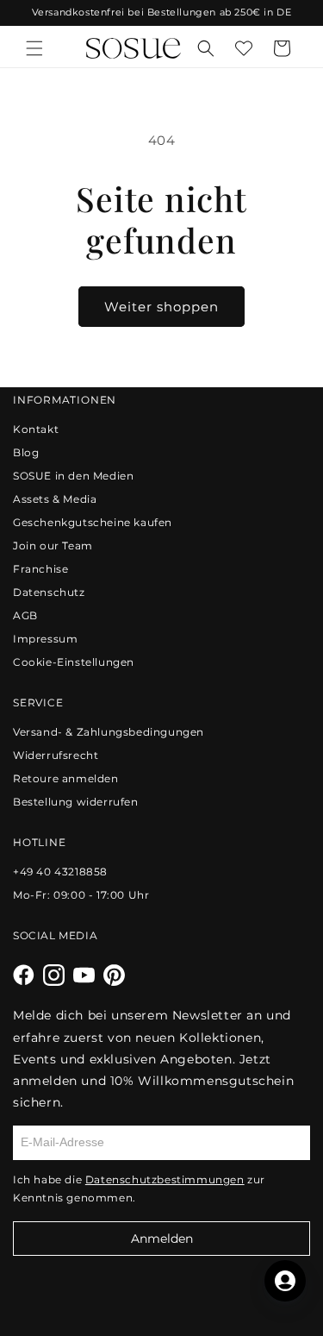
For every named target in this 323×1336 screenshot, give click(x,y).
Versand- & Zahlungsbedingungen (108, 731)
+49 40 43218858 (60, 871)
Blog (26, 452)
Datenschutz (49, 592)
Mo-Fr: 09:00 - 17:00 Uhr (81, 894)
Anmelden (162, 1238)
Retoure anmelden (66, 778)
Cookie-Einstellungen (73, 661)
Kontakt (36, 429)
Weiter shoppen (161, 306)
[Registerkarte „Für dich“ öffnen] (285, 1281)
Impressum (45, 638)
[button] (34, 48)
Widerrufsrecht (55, 755)
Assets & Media (54, 498)
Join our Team (53, 545)
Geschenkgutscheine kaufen (92, 522)
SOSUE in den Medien (73, 475)
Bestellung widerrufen (76, 801)
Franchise (40, 568)
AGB (25, 615)
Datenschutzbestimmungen (165, 1179)
